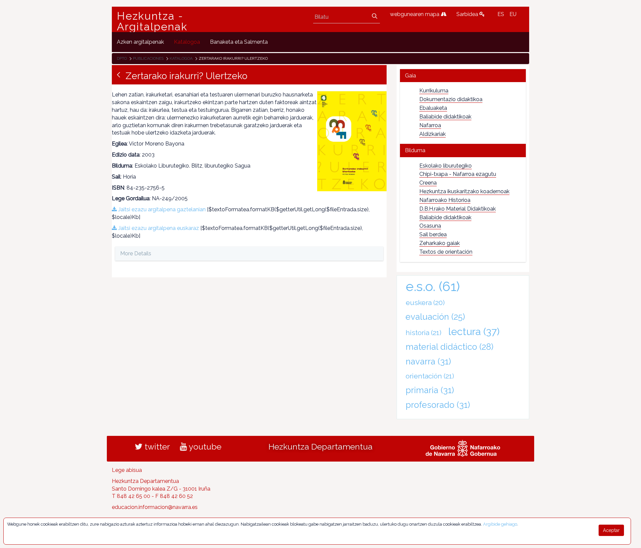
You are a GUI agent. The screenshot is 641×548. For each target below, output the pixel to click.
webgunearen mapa (415, 14)
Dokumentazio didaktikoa (450, 99)
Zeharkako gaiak (439, 243)
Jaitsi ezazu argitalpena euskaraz (158, 228)
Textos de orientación (445, 252)
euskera (425, 302)
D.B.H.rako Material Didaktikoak (457, 209)
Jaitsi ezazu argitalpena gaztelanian (161, 209)
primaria (430, 390)
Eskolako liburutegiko (445, 166)
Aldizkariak (432, 134)
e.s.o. (433, 286)
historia (423, 332)
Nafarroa (430, 125)
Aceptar (611, 530)
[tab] (463, 75)
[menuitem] (140, 42)
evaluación (435, 317)
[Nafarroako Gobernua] (463, 447)
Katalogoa (181, 58)
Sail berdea (433, 234)
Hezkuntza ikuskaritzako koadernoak (464, 191)
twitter (156, 447)
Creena (428, 183)
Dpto (122, 58)
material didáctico (449, 347)
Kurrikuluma (433, 90)
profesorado (438, 405)
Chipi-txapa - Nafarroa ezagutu (457, 174)
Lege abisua (127, 470)
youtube (204, 447)
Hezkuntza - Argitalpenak (152, 21)
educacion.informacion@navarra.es (155, 507)
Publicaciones (148, 58)
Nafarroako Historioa (444, 200)
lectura (473, 331)
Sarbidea (467, 14)
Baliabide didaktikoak (445, 116)
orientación (430, 376)
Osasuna (430, 226)
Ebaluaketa (433, 108)
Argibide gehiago (500, 524)
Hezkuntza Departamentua (320, 447)
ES (500, 14)
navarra (428, 361)
